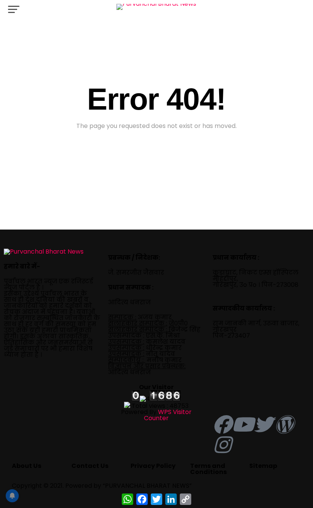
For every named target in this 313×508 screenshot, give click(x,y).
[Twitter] (263, 424)
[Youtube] (242, 424)
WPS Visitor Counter (168, 415)
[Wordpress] (284, 424)
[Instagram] (222, 444)
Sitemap (263, 465)
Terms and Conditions (208, 468)
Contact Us (89, 465)
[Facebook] (222, 424)
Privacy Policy (153, 465)
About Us (26, 465)
